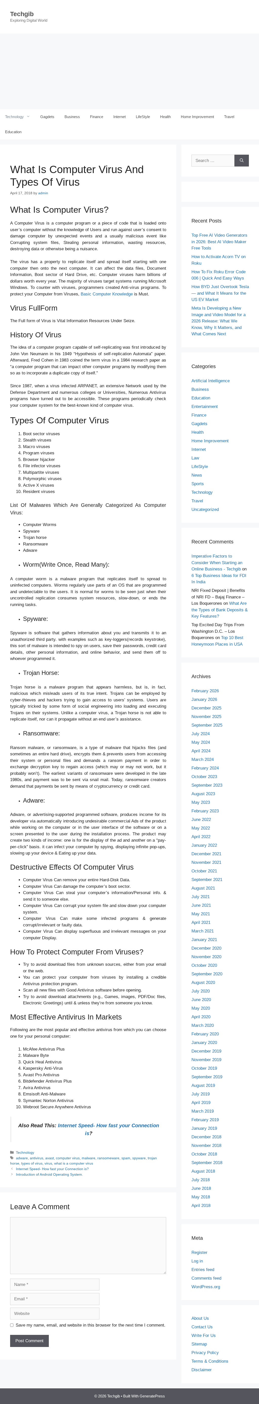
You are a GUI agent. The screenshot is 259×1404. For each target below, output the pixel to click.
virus (48, 1163)
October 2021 (204, 871)
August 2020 (203, 982)
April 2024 (200, 751)
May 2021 (200, 914)
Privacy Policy (205, 1352)
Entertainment (204, 406)
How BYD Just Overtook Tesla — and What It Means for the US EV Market (220, 293)
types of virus (31, 1163)
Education (13, 132)
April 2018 (200, 1205)
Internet (119, 117)
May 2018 (200, 1197)
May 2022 (200, 828)
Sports (197, 483)
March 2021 (202, 931)
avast (49, 1158)
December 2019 (206, 1051)
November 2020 (206, 956)
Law (195, 458)
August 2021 (203, 888)
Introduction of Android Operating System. (49, 1174)
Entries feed (202, 1269)
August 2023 (203, 793)
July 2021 (200, 896)
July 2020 (200, 991)
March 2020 (202, 1025)
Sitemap (199, 1344)
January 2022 (204, 845)
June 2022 (201, 819)
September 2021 (206, 879)
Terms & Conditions (209, 1361)
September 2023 (206, 785)
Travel (229, 117)
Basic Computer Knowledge (107, 294)
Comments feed (206, 1278)
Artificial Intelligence (210, 380)
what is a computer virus (73, 1163)
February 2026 (205, 691)
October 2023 (204, 776)
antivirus (36, 1158)
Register (199, 1252)
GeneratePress (152, 1396)
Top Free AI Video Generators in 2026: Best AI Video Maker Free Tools (219, 242)
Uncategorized (205, 509)
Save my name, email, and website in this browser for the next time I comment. (90, 1325)
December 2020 (206, 948)
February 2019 (205, 1119)
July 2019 (200, 1094)
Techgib (22, 13)
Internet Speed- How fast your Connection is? (52, 1169)
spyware (139, 1158)
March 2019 (202, 1111)
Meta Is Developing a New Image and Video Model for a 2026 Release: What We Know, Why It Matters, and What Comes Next (218, 321)
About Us (200, 1318)
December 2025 (206, 708)
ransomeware (108, 1158)
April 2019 (200, 1102)
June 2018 (201, 1188)
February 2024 (205, 768)
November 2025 (206, 716)
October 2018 (204, 1154)
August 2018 (203, 1171)
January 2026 (204, 699)
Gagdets (47, 117)
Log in (197, 1261)
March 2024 (202, 759)
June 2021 (201, 905)
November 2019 (206, 1059)
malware (88, 1158)
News (196, 475)
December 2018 (206, 1137)
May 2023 (200, 802)
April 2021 (200, 922)
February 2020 (205, 1034)
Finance (96, 117)
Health (165, 117)
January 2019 (204, 1128)
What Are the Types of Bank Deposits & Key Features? (219, 610)
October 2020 (204, 965)
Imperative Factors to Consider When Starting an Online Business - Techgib (216, 562)
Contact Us (202, 1327)
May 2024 (200, 742)
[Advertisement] (129, 71)
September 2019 (206, 1077)
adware (22, 1158)
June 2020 (201, 999)
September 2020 (206, 974)
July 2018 (200, 1179)
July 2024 (200, 733)
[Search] (241, 161)
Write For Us (203, 1335)
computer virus (68, 1158)
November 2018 (206, 1145)
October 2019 (204, 1068)
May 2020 (200, 1008)
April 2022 (200, 836)
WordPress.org (205, 1286)
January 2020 (204, 1042)
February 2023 (205, 811)
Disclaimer (201, 1369)
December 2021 (206, 853)
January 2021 (204, 939)
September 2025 (206, 725)
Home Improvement (197, 117)
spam (125, 1158)
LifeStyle (143, 117)
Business (72, 117)
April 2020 (200, 1016)
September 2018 (206, 1162)
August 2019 (203, 1085)
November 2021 (206, 862)
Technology (14, 117)
